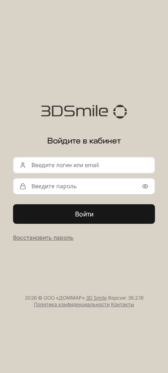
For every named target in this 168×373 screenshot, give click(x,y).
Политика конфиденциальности (72, 304)
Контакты (122, 304)
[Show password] (145, 186)
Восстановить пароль (43, 237)
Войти (84, 214)
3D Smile (96, 298)
